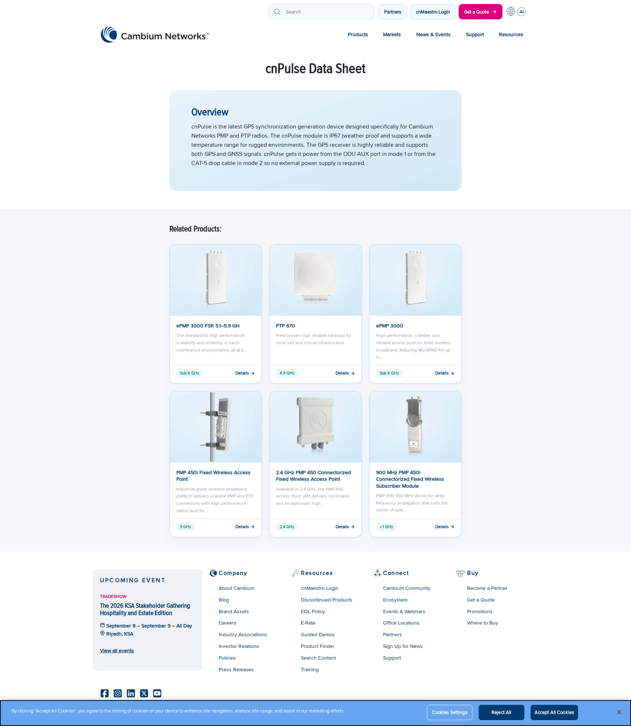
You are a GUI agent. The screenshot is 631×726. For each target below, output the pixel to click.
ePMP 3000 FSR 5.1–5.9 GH (208, 325)
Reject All (501, 712)
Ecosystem (395, 599)
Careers (228, 622)
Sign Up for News (403, 646)
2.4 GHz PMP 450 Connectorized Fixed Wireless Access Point (313, 475)
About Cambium (237, 588)
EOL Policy (313, 611)
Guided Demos (318, 634)
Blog (224, 599)
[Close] (619, 712)
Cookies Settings (449, 712)
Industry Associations (243, 634)
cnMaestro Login (433, 11)
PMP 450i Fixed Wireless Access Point (213, 475)
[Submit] (277, 12)
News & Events (433, 34)
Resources (511, 34)
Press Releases (236, 669)
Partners (392, 11)
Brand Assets (234, 611)
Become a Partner (487, 588)
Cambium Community (407, 588)
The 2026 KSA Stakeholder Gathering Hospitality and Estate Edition (145, 609)
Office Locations (401, 622)
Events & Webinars (404, 611)
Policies (227, 657)
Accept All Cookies (554, 712)
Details (242, 373)
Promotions (480, 611)
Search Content (318, 657)
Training (310, 669)
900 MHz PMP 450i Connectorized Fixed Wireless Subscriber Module (410, 479)
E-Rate (308, 622)
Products (358, 34)
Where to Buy (482, 622)
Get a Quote (476, 11)
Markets (392, 34)
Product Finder (317, 646)
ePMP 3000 (389, 325)
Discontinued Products (326, 599)
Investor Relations (239, 646)
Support (475, 34)
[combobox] (321, 11)
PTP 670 (285, 325)
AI (521, 11)
